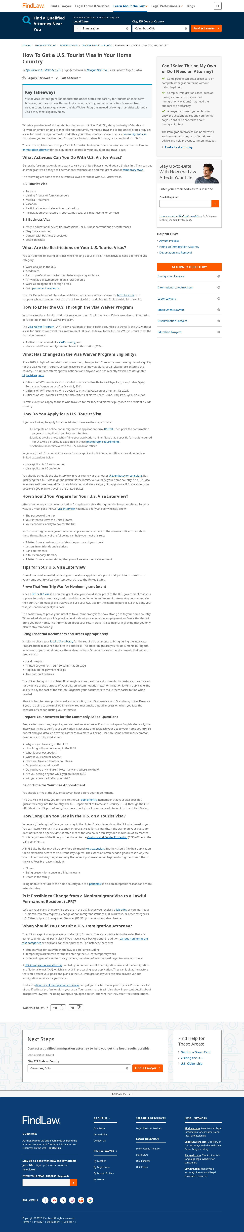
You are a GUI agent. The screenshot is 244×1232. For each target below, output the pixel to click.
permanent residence (45, 288)
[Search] (218, 6)
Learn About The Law (45, 45)
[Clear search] (127, 28)
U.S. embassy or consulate (125, 475)
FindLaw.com (192, 1128)
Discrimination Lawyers (172, 321)
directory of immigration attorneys (57, 985)
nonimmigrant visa (134, 134)
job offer (121, 909)
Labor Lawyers (167, 298)
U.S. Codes (142, 1167)
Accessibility (100, 1134)
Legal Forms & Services (149, 1128)
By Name (99, 1179)
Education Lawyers (169, 332)
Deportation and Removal (175, 252)
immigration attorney (35, 150)
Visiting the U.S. (192, 1058)
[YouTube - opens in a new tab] (54, 1200)
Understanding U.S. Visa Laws (96, 45)
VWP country (67, 342)
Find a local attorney (178, 147)
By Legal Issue (102, 1167)
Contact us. (54, 1147)
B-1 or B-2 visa (40, 594)
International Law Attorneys (175, 287)
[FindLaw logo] (35, 6)
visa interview (66, 509)
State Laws (142, 1154)
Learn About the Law (148, 1148)
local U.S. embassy (61, 641)
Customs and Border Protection (107, 837)
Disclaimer (53, 1221)
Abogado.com (193, 1155)
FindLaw (26, 45)
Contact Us (100, 1140)
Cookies (68, 1221)
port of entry (89, 799)
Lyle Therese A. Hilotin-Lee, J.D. (43, 70)
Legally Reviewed (39, 78)
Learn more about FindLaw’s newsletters (181, 216)
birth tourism (125, 295)
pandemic (95, 884)
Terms (25, 1221)
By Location (100, 1160)
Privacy (38, 1221)
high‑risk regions (33, 375)
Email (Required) (169, 197)
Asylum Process (169, 241)
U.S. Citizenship (192, 1063)
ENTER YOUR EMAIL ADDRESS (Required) (45, 1176)
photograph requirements (103, 441)
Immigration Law (68, 45)
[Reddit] (81, 1200)
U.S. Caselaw (143, 1160)
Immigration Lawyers (171, 276)
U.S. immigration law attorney (43, 965)
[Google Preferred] (90, 1200)
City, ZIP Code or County (148, 21)
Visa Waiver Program (41, 327)
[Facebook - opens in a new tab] (45, 1200)
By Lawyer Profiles (104, 1173)
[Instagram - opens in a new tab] (72, 1200)
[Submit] (215, 203)
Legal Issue (81, 21)
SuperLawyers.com (195, 1141)
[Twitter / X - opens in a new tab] (63, 1200)
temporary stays (133, 170)
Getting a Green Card (195, 1052)
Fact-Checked (69, 78)
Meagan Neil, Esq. (97, 70)
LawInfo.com (192, 1168)
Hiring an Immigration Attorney (179, 247)
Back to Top (123, 1093)
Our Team (99, 1128)
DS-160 (108, 429)
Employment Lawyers (171, 310)
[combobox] (102, 28)
